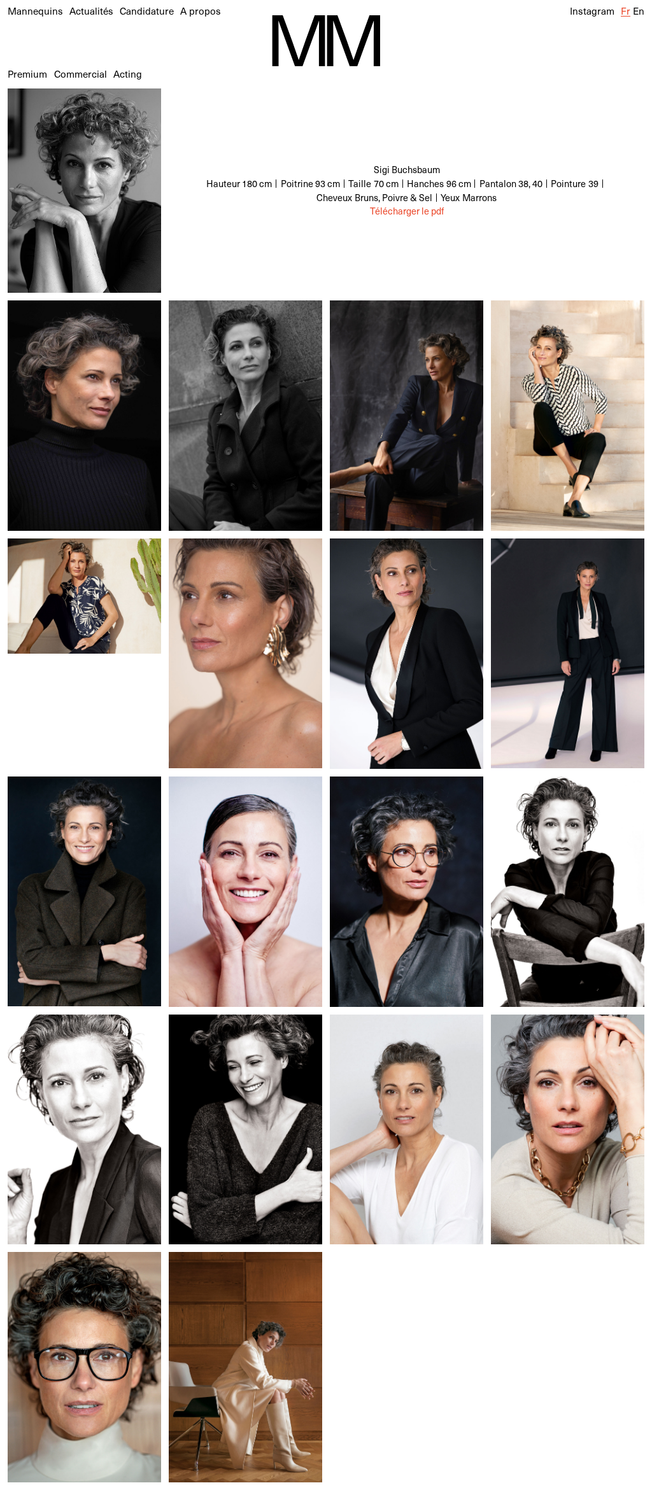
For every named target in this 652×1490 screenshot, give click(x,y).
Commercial (80, 73)
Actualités (91, 10)
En (638, 10)
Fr (625, 10)
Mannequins (35, 10)
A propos (200, 10)
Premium (27, 73)
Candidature (147, 10)
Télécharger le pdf (407, 211)
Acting (127, 73)
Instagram (592, 10)
